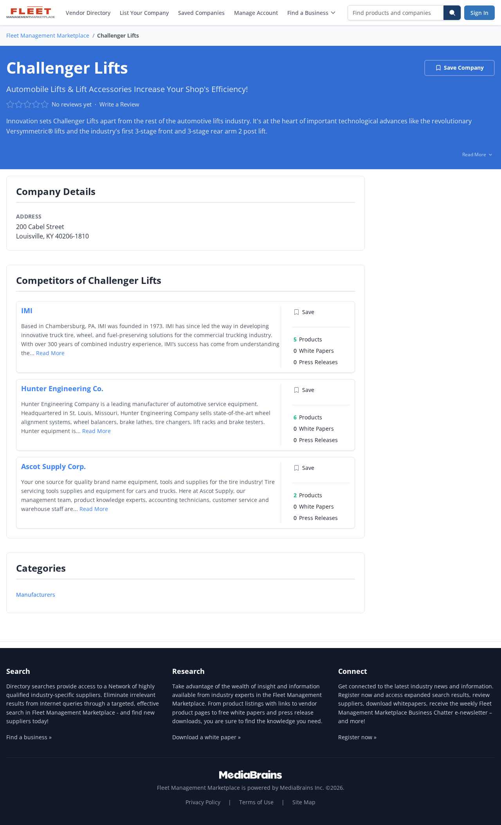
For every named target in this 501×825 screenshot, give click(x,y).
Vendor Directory (88, 12)
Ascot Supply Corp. (53, 466)
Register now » (357, 737)
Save (308, 312)
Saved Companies (201, 12)
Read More (50, 353)
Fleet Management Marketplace (47, 35)
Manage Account (256, 12)
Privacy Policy (203, 802)
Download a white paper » (206, 737)
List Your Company (144, 12)
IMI (26, 310)
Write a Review (119, 104)
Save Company (464, 67)
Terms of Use (256, 802)
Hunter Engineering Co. (62, 388)
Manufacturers (35, 594)
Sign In (479, 12)
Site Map (303, 802)
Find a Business (307, 12)
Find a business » (29, 737)
